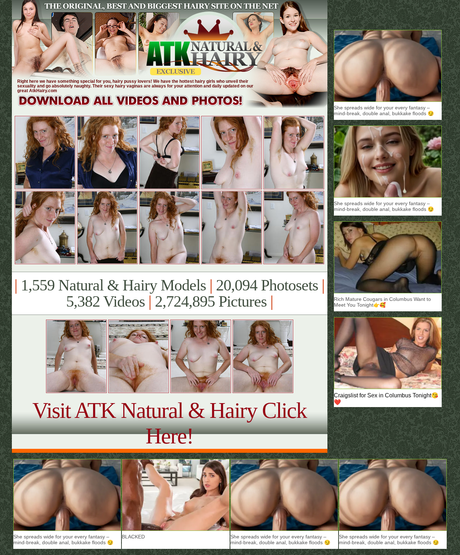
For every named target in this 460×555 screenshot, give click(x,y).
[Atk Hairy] (137, 106)
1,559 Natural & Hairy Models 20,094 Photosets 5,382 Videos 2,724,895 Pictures (169, 293)
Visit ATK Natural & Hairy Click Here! (169, 423)
